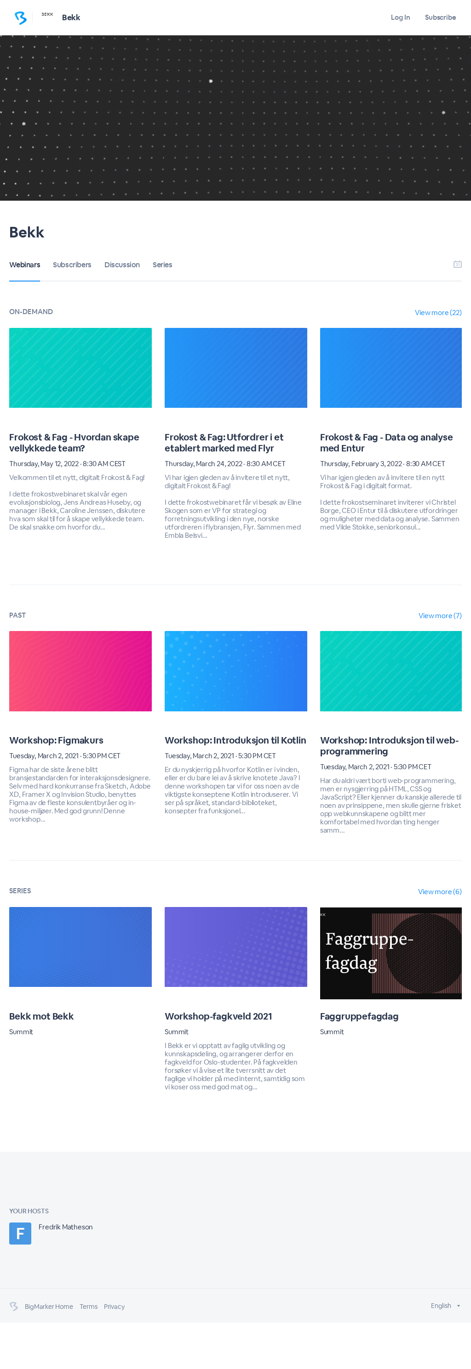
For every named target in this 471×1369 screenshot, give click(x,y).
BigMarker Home (49, 1306)
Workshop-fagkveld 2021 (218, 1016)
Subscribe (440, 17)
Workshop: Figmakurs (56, 740)
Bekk (71, 17)
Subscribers (72, 265)
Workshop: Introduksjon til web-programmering (389, 745)
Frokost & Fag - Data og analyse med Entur (386, 442)
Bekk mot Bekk (41, 1016)
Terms (89, 1306)
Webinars (24, 265)
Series (162, 265)
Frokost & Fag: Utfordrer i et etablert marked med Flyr (224, 442)
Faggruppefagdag (359, 1016)
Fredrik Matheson (66, 1227)
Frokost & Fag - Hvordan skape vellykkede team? (74, 442)
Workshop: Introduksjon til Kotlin (235, 740)
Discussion (122, 265)
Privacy (114, 1306)
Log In (400, 17)
